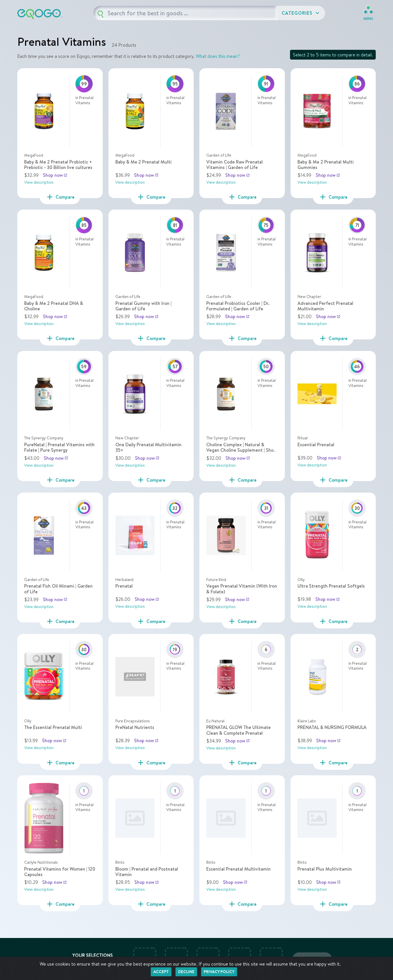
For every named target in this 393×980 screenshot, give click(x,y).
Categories (301, 13)
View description (39, 182)
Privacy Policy (219, 972)
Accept (161, 972)
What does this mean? (218, 56)
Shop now (55, 175)
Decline (186, 972)
